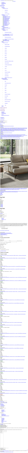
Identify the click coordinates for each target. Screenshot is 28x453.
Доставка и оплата (4, 113)
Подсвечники (25, 191)
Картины (10, 191)
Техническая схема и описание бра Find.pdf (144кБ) (6, 233)
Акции (3, 192)
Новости (3, 114)
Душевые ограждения (9, 128)
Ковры (14, 191)
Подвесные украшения (21, 191)
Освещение (1, 133)
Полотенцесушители (22, 129)
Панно (16, 191)
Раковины (4, 130)
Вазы (2, 191)
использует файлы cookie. (6, 450)
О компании (3, 2)
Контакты (3, 4)
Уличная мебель (2, 189)
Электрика (1, 131)
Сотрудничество (3, 3)
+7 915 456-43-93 (2, 0)
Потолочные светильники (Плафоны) (14, 136)
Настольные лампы (16, 135)
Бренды (1, 192)
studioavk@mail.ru (2, 404)
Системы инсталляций (14, 130)
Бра (2, 134)
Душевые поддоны (19, 128)
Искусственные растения (6, 191)
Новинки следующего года (3, 107)
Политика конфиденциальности (5, 115)
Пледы (17, 191)
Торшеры (22, 136)
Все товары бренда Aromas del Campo (4, 230)
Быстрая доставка (2, 110)
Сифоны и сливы (24, 130)
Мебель (1, 137)
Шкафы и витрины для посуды (15, 189)
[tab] (3, 218)
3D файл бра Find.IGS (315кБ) (3, 234)
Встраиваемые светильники (13, 134)
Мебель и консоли (7, 129)
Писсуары (13, 129)
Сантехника (1, 126)
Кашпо (12, 191)
